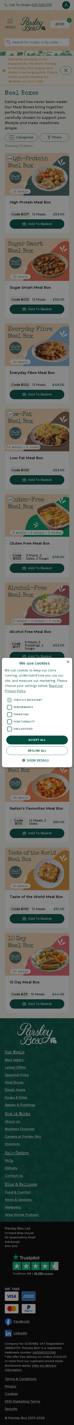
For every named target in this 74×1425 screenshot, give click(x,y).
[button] (37, 760)
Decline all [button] (37, 750)
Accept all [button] (37, 740)
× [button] (67, 662)
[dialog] (37, 712)
